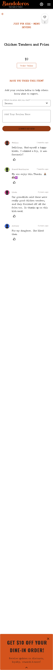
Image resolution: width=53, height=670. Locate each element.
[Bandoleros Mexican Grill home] (15, 4)
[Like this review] (15, 159)
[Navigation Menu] (49, 4)
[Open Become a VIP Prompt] (26, 667)
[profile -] (41, 4)
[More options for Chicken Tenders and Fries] (44, 17)
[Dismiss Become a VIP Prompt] (48, 638)
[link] (26, 65)
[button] (3, 14)
